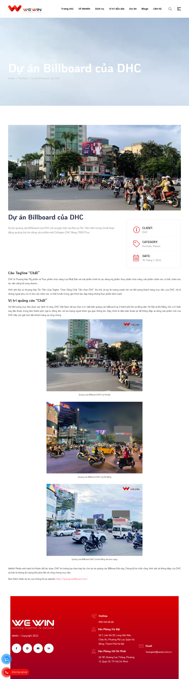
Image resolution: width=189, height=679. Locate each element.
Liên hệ (157, 8)
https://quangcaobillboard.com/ (72, 578)
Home (11, 78)
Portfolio (23, 78)
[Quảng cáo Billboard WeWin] (24, 9)
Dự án (133, 8)
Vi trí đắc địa (116, 8)
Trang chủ (67, 8)
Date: (146, 256)
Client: (147, 228)
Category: (150, 242)
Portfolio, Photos (151, 246)
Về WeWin (84, 8)
